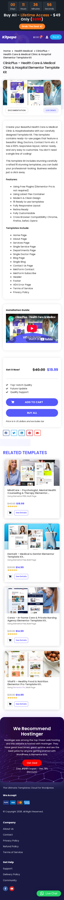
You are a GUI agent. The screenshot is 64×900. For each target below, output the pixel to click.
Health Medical (24, 51)
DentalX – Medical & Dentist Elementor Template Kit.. (30, 555)
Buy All (32, 413)
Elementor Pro (19, 687)
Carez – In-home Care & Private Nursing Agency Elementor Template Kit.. (32, 619)
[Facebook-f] (5, 888)
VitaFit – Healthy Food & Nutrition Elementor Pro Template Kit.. (27, 683)
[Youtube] (11, 888)
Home (7, 51)
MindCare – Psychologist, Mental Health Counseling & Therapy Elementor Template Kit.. (31, 491)
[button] (32, 402)
